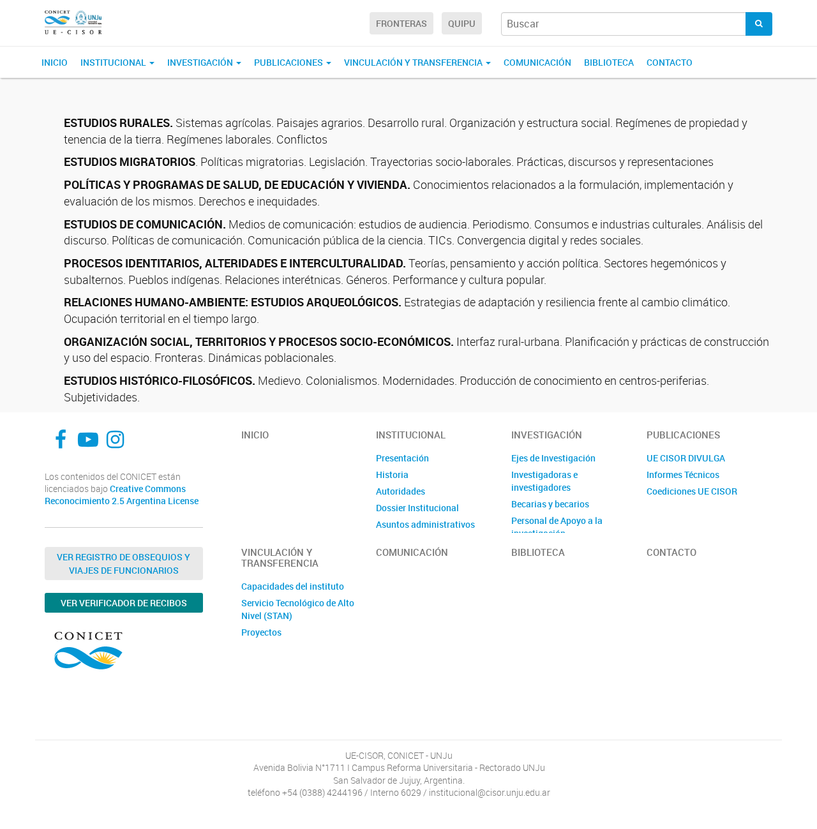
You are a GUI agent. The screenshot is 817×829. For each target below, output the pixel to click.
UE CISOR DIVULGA (686, 458)
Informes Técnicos (683, 474)
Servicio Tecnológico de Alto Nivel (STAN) (297, 609)
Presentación (402, 458)
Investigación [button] (201, 62)
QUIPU (462, 23)
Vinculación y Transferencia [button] (414, 62)
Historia (392, 474)
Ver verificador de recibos (124, 603)
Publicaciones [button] (289, 62)
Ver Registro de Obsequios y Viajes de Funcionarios (123, 563)
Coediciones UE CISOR (692, 491)
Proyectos (261, 632)
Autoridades (400, 491)
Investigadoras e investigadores (544, 480)
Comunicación (537, 62)
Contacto (670, 62)
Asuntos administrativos (425, 524)
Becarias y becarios (550, 504)
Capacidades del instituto (292, 586)
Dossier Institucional (417, 508)
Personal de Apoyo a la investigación (557, 526)
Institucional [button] (114, 62)
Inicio (54, 62)
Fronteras (401, 23)
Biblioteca (609, 62)
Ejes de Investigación (553, 458)
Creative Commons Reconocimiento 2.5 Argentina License (122, 495)
